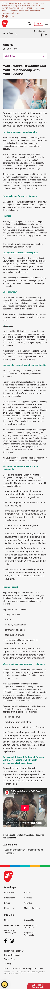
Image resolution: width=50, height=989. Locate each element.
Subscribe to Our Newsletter (38, 986)
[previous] (3, 16)
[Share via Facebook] (42, 34)
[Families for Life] (5, 23)
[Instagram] (12, 941)
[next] (7, 16)
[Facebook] (6, 941)
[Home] (3, 33)
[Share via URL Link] (45, 35)
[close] (47, 2)
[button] (10, 49)
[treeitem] (25, 56)
